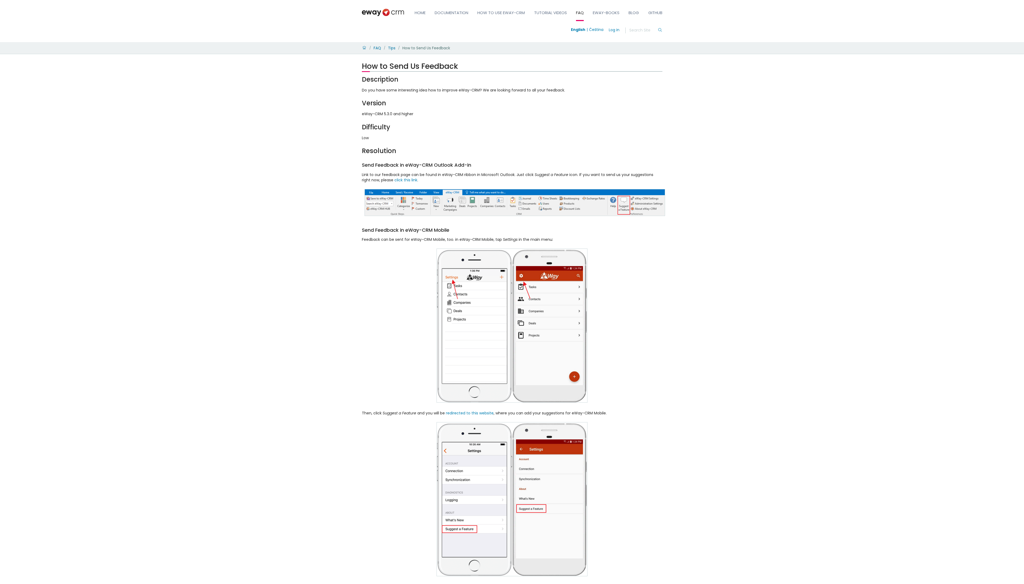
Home (420, 12)
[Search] (660, 30)
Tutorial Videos (550, 12)
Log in (614, 29)
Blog (634, 12)
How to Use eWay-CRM (501, 12)
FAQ (580, 12)
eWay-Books (606, 12)
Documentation (451, 12)
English (578, 29)
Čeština (596, 29)
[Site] (383, 12)
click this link (405, 180)
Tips (391, 48)
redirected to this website (470, 413)
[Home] (364, 48)
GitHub (655, 12)
